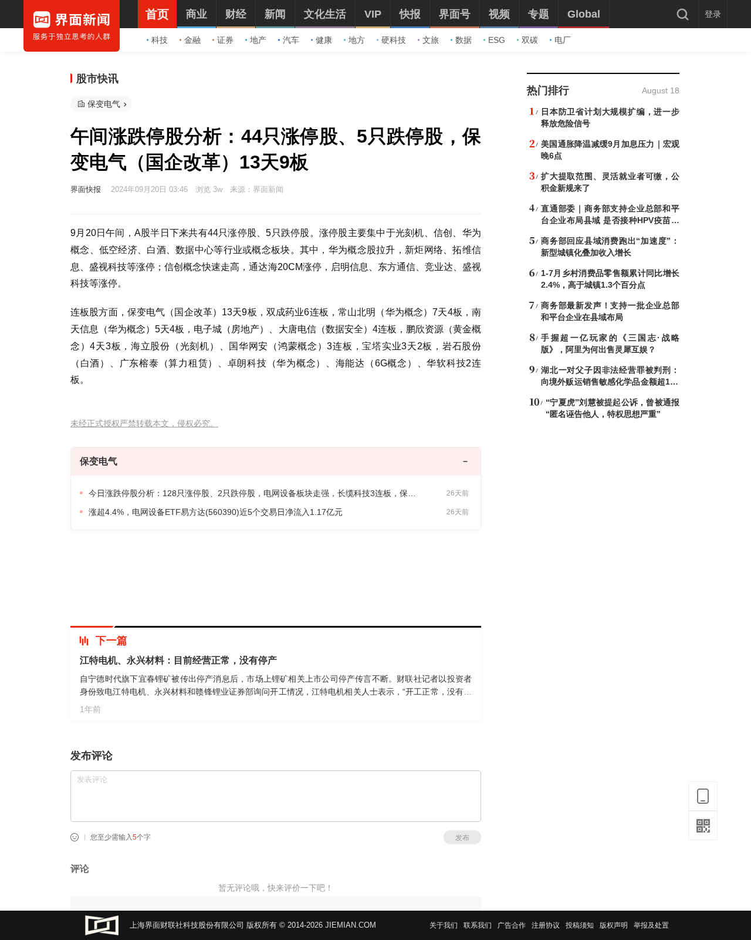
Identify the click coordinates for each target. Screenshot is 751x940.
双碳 (530, 40)
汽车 (291, 40)
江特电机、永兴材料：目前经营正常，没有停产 (178, 660)
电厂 (562, 40)
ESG (496, 40)
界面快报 (85, 189)
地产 (258, 40)
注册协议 (546, 925)
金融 (192, 40)
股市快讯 (97, 79)
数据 (463, 40)
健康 (324, 40)
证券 (225, 40)
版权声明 (614, 925)
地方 (357, 40)
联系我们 (478, 925)
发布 (462, 838)
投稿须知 (580, 925)
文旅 (430, 40)
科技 (159, 40)
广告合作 (512, 925)
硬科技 (393, 40)
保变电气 (103, 104)
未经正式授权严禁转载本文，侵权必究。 (144, 423)
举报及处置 (651, 925)
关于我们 (443, 925)
